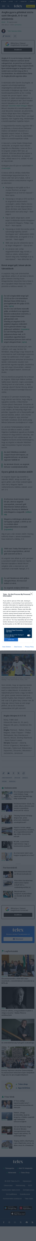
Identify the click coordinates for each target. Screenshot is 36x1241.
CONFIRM (11, 639)
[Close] (32, 594)
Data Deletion (6, 647)
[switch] (28, 635)
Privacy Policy (29, 647)
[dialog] (18, 621)
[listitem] (17, 631)
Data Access (18, 647)
